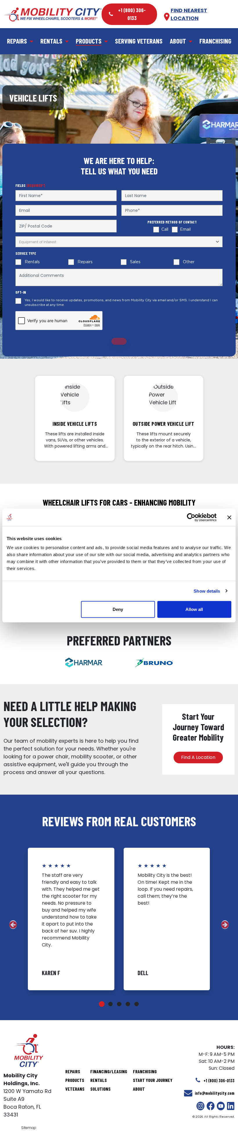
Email (185, 230)
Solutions (100, 1089)
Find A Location (198, 757)
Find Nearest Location (189, 14)
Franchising (215, 41)
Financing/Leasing (108, 1071)
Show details (207, 590)
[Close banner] (229, 517)
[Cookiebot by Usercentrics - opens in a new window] (191, 517)
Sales (135, 262)
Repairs (17, 41)
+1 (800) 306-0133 (132, 14)
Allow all (194, 609)
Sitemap (28, 1127)
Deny (118, 609)
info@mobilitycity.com (215, 1093)
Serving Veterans (139, 41)
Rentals (51, 41)
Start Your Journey (152, 1080)
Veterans (74, 1089)
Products (89, 41)
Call (164, 230)
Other (188, 262)
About (178, 41)
